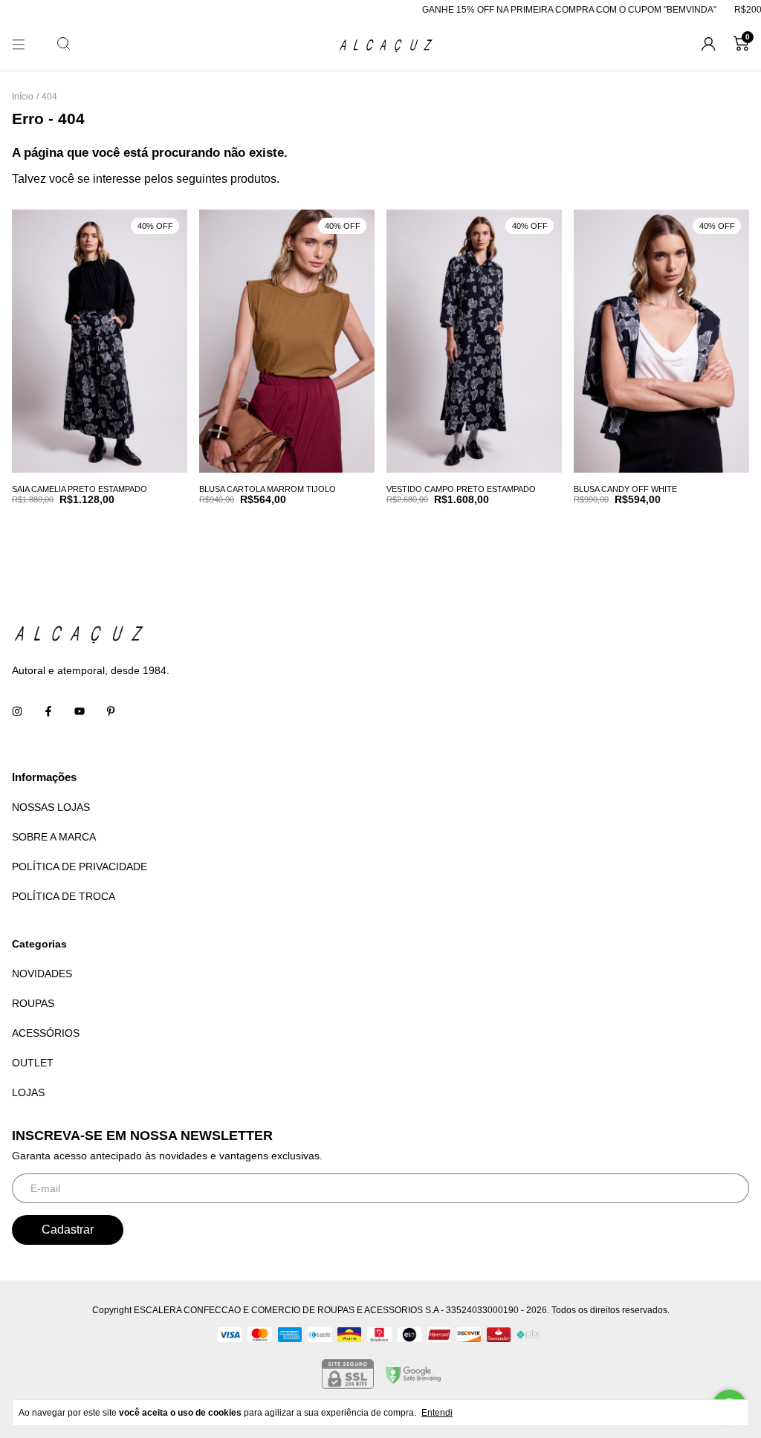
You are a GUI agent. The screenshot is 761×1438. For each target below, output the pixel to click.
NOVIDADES (42, 973)
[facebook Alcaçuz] (48, 712)
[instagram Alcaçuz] (17, 712)
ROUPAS (33, 1003)
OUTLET (33, 1063)
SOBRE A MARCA (54, 837)
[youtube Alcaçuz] (79, 712)
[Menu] (18, 44)
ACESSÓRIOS (46, 1033)
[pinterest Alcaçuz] (111, 712)
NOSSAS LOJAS (51, 807)
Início (22, 96)
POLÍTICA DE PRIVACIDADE (79, 866)
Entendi (437, 1413)
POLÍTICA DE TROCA (63, 896)
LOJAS (28, 1092)
